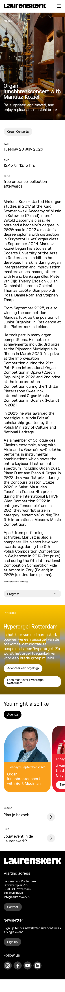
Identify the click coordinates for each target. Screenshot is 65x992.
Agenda (12, 714)
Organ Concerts (18, 131)
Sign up (12, 942)
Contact (12, 907)
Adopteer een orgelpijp (23, 668)
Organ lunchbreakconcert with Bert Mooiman (24, 779)
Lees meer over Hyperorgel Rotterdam (25, 682)
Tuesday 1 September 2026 (26, 767)
